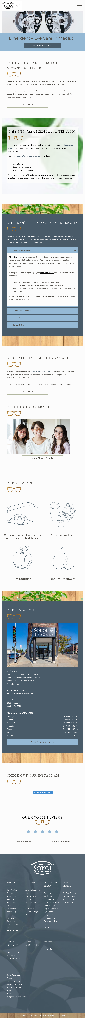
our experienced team (40, 372)
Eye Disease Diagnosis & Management (49, 915)
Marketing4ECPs (37, 1016)
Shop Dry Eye (68, 899)
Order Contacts (13, 958)
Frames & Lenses (13, 952)
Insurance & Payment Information (12, 899)
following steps (47, 273)
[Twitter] (48, 949)
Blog (9, 927)
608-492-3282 (19, 690)
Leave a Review (24, 841)
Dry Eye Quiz (68, 902)
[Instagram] (51, 949)
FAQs (9, 906)
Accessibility (11, 912)
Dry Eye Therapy (70, 893)
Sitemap (10, 915)
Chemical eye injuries (18, 257)
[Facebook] (45, 949)
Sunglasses (11, 955)
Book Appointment (42, 45)
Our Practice (12, 890)
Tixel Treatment (69, 896)
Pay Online (11, 909)
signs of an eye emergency (28, 156)
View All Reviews (61, 841)
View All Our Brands (42, 458)
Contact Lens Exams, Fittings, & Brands (32, 912)
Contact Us (27, 105)
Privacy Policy (12, 924)
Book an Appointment (42, 742)
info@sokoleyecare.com (22, 693)
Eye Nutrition (49, 927)
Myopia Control (50, 899)
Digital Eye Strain (51, 909)
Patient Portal (12, 930)
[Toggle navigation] (79, 5)
